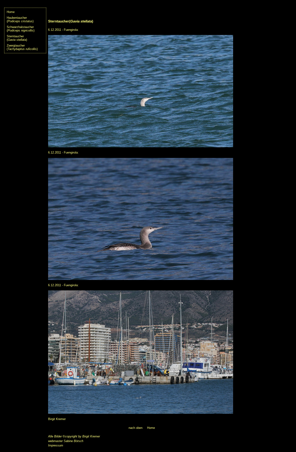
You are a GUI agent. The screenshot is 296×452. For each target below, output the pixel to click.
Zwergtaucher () (22, 47)
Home (11, 12)
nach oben (135, 428)
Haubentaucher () (20, 19)
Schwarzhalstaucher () (20, 28)
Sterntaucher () (17, 38)
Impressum (55, 445)
